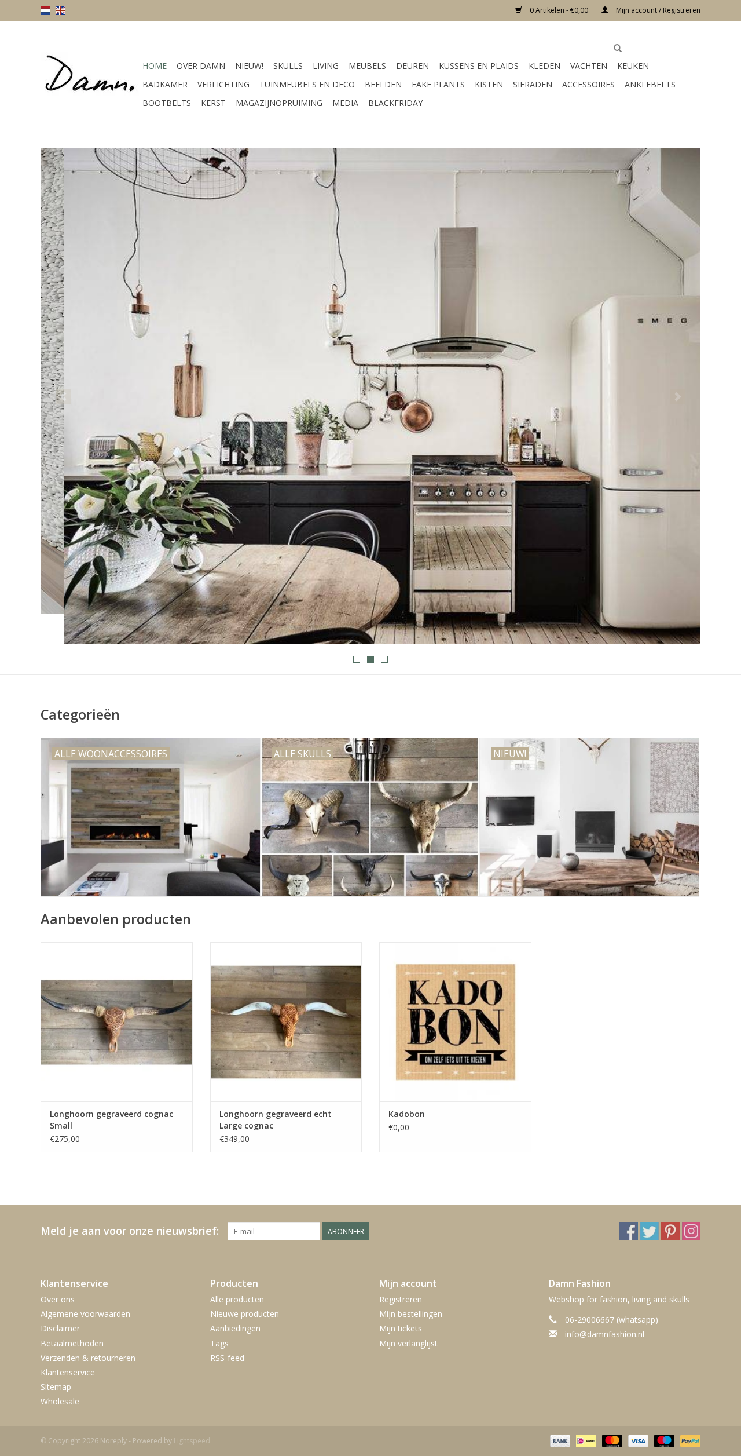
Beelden (383, 84)
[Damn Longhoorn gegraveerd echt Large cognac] (286, 1021)
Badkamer (165, 84)
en (60, 10)
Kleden (544, 65)
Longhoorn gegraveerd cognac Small (111, 1119)
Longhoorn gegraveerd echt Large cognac (275, 1119)
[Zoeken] (618, 49)
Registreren (400, 1299)
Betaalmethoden (72, 1343)
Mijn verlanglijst (408, 1343)
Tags (219, 1343)
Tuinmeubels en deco (307, 84)
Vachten (588, 65)
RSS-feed (227, 1357)
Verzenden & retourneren (88, 1357)
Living (326, 65)
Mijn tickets (400, 1328)
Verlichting (223, 84)
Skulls (288, 65)
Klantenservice (68, 1372)
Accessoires (588, 84)
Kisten (489, 84)
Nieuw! (249, 65)
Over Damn (201, 65)
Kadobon (406, 1113)
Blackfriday (395, 102)
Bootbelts (166, 102)
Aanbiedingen (235, 1328)
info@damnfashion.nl (604, 1334)
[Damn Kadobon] (455, 1021)
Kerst (213, 102)
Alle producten (237, 1299)
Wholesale (60, 1401)
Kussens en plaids (479, 65)
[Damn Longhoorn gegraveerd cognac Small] (117, 1021)
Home (154, 65)
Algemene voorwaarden (85, 1313)
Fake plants (438, 84)
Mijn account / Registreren (657, 10)
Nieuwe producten (244, 1313)
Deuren (412, 65)
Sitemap (56, 1386)
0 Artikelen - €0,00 (559, 10)
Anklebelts (650, 84)
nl (45, 10)
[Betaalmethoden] (559, 1441)
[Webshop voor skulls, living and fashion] (90, 76)
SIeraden (532, 84)
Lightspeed (192, 1441)
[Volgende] (677, 396)
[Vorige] (63, 396)
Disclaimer (60, 1328)
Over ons (58, 1299)
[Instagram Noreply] (691, 1231)
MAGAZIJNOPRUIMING (279, 102)
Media (345, 102)
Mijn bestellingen (410, 1313)
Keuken (633, 65)
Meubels (367, 65)
